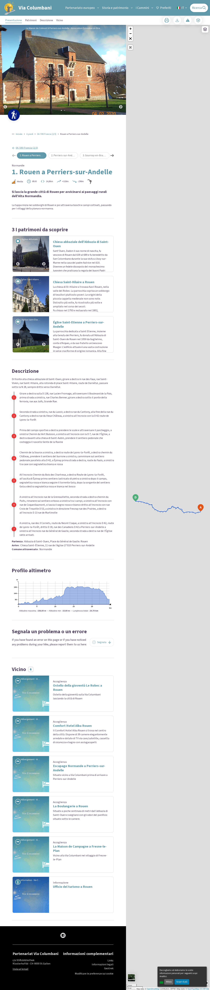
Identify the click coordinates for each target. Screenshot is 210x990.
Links (110, 976)
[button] (130, 38)
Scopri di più (181, 981)
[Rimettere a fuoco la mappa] (130, 47)
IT (182, 8)
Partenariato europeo (80, 8)
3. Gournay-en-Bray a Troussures (96, 155)
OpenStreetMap (153, 988)
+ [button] (130, 29)
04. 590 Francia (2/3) (46, 134)
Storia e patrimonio (115, 8)
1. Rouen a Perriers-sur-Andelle (33, 155)
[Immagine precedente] (5, 70)
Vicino (59, 20)
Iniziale (19, 134)
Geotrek (108, 984)
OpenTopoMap (193, 988)
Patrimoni (31, 20)
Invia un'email (20, 985)
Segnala (101, 657)
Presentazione (13, 20)
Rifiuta (169, 981)
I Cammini (142, 8)
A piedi (29, 134)
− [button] (130, 34)
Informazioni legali (102, 980)
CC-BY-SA (204, 988)
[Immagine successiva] (121, 70)
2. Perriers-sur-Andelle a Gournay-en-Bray (64, 155)
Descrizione (46, 20)
